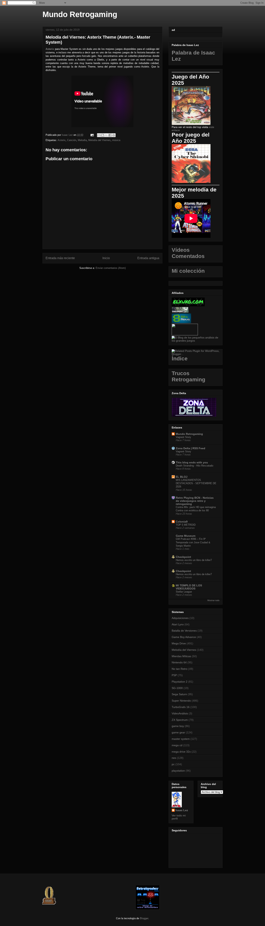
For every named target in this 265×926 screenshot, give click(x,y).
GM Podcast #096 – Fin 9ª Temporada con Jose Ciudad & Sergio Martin (193, 542)
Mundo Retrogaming (79, 14)
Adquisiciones (180, 618)
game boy (178, 726)
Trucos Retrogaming (188, 376)
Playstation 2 (179, 681)
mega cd (177, 745)
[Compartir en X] (106, 135)
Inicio (106, 258)
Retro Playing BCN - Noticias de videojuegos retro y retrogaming (195, 500)
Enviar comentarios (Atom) (111, 268)
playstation (178, 770)
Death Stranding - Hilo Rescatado (194, 465)
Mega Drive (179, 643)
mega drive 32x (181, 751)
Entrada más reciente (60, 258)
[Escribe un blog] (103, 135)
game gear (178, 732)
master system (181, 738)
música (116, 140)
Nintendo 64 (179, 662)
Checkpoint (183, 556)
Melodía (82, 140)
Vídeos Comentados (188, 253)
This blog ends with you (192, 462)
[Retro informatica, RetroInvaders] (147, 908)
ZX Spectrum (180, 719)
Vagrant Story (183, 437)
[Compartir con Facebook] (110, 135)
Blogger (144, 918)
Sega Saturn (179, 694)
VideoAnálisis (180, 713)
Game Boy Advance (184, 637)
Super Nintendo (181, 700)
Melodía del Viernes (99, 140)
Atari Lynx (178, 624)
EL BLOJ (181, 476)
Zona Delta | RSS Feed (190, 448)
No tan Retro (179, 668)
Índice (180, 359)
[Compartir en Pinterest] (114, 135)
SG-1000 (177, 688)
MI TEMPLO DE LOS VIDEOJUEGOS (189, 587)
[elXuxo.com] (188, 305)
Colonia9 (182, 521)
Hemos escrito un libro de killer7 (194, 560)
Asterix (50, 49)
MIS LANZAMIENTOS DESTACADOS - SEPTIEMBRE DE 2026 (196, 483)
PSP (174, 675)
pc (173, 764)
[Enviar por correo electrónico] (99, 135)
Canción (71, 140)
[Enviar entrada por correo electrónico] (92, 134)
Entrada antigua (148, 258)
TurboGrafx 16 (181, 707)
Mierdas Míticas (181, 656)
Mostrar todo (213, 600)
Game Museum (185, 535)
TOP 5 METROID (186, 524)
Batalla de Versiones (184, 630)
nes (174, 757)
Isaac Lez (182, 810)
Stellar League (184, 591)
